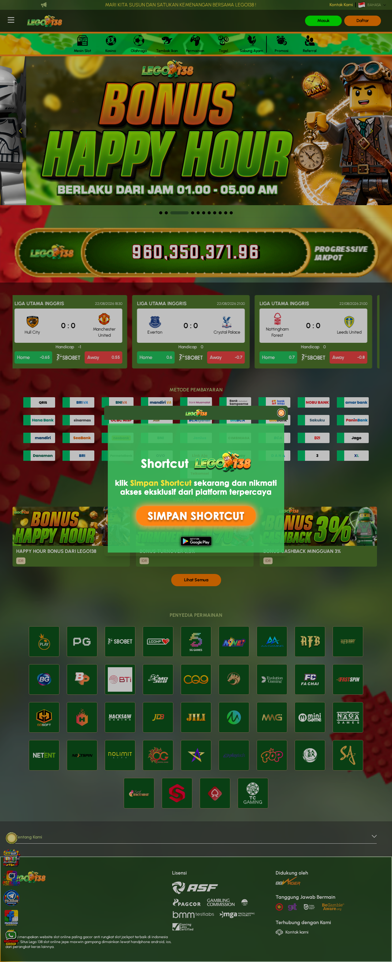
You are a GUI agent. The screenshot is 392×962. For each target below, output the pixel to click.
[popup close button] (281, 412)
